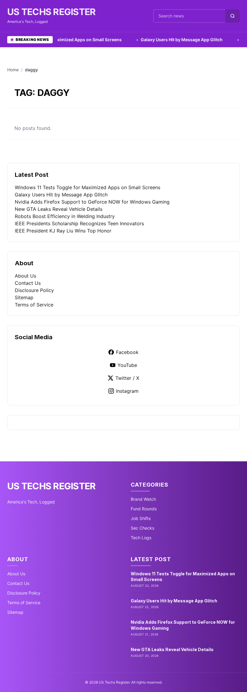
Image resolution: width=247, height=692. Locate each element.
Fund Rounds (144, 508)
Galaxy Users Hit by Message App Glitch (170, 39)
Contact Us (28, 283)
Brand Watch (143, 499)
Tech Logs (141, 537)
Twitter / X (127, 378)
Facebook (127, 352)
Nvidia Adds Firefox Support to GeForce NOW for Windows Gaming (92, 202)
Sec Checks (142, 528)
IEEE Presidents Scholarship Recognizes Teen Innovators (79, 223)
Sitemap (24, 297)
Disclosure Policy (34, 290)
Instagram (127, 391)
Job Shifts (141, 518)
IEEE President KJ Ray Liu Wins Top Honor (63, 231)
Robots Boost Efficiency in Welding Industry (65, 216)
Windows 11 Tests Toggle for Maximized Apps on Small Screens (87, 187)
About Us (25, 276)
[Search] (232, 16)
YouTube (127, 365)
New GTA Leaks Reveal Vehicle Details (58, 209)
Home (13, 69)
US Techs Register (51, 11)
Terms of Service (34, 305)
